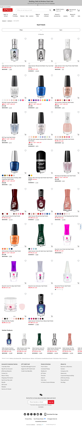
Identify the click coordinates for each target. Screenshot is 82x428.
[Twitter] (25, 414)
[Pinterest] (34, 414)
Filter (21, 30)
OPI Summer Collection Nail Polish (64, 102)
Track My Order (6, 366)
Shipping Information (7, 378)
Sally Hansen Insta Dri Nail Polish (11, 216)
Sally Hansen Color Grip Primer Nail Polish (66, 66)
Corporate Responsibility (67, 375)
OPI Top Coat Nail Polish (8, 137)
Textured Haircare (26, 358)
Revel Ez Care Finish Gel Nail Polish (64, 249)
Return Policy (5, 375)
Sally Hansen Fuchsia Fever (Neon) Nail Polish (40, 321)
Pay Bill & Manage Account (28, 366)
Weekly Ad (44, 371)
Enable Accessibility (5, 7)
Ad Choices (39, 424)
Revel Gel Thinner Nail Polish (63, 286)
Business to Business (66, 366)
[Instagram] (28, 414)
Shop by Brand (65, 380)
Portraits (43, 375)
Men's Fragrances (63, 358)
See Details (40, 407)
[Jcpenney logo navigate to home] (8, 10)
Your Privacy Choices (38, 419)
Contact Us (4, 373)
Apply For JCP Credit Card (28, 369)
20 (71, 137)
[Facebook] (31, 414)
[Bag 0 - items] (78, 10)
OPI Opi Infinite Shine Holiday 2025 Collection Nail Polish (11, 178)
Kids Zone (43, 380)
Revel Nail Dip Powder (8, 321)
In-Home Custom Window (48, 382)
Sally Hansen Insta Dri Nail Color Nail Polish (40, 251)
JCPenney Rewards (7, 371)
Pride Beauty (56, 358)
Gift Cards (4, 384)
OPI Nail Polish (32, 102)
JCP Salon (43, 373)
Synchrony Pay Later (7, 380)
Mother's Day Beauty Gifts (15, 358)
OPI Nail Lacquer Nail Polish (9, 102)
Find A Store (44, 366)
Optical (43, 378)
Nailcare (32, 358)
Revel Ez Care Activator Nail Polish (37, 286)
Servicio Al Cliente (6, 389)
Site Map (63, 382)
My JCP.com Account (7, 369)
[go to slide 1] (40, 61)
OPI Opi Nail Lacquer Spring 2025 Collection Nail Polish (40, 140)
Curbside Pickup (45, 369)
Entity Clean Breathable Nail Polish (64, 139)
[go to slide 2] (15, 61)
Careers (63, 369)
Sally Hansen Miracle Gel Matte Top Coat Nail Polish (40, 66)
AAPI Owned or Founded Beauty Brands (43, 358)
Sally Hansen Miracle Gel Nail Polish (38, 216)
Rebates (4, 387)
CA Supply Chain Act (52, 419)
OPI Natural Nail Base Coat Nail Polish (65, 175)
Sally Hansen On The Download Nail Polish (66, 216)
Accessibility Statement (41, 421)
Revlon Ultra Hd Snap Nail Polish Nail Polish (40, 177)
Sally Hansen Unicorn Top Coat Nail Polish (13, 66)
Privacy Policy (28, 419)
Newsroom (63, 373)
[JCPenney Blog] (41, 414)
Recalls (3, 382)
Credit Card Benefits (26, 371)
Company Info (64, 371)
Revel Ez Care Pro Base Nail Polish (11, 286)
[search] (50, 10)
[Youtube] (38, 414)
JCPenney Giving (65, 378)
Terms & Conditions (30, 424)
